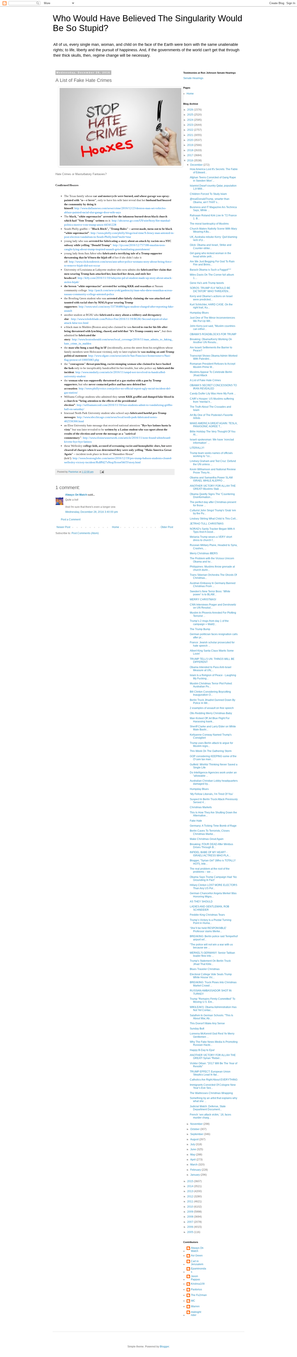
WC (193, 1300)
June (193, 1149)
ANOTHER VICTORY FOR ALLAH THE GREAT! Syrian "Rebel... (213, 1057)
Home (115, 527)
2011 (190, 1201)
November (196, 1123)
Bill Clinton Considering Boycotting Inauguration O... (210, 693)
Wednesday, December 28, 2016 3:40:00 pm (91, 511)
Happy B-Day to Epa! (202, 1050)
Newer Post (63, 527)
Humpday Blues (199, 312)
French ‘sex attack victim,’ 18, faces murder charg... (210, 1116)
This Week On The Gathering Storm (211, 751)
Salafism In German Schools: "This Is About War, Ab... (211, 1017)
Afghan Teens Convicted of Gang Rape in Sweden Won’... (213, 179)
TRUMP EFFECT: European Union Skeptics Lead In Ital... (210, 1073)
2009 (190, 1211)
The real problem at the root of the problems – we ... (210, 870)
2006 (190, 1226)
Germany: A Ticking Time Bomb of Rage (213, 825)
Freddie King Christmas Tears (207, 914)
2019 (190, 145)
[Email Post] (102, 471)
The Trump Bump (200, 629)
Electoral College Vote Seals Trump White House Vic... (211, 976)
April (193, 1159)
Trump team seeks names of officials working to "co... (211, 455)
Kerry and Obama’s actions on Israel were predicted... (211, 298)
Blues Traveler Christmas (205, 969)
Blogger (164, 1346)
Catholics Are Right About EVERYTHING (213, 1079)
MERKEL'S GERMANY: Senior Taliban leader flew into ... (212, 954)
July (193, 1144)
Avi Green (197, 1255)
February (196, 1169)
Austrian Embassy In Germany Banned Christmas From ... (212, 585)
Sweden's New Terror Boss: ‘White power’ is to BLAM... (210, 593)
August (194, 1139)
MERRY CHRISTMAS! (203, 599)
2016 (190, 160)
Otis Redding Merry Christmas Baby (211, 713)
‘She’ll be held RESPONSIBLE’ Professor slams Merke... (208, 930)
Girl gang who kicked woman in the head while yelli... (210, 255)
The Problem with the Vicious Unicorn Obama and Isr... (212, 560)
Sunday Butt (197, 1028)
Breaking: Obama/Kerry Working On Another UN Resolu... (211, 341)
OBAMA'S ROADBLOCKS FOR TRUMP (213, 334)
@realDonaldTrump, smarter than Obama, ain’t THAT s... (209, 200)
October (195, 1129)
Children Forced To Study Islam (208, 193)
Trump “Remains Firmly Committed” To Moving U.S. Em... (212, 1000)
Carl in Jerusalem (197, 1263)
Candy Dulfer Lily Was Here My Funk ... (213, 393)
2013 (190, 1191)
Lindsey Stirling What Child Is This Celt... (213, 518)
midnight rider (196, 1314)
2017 (190, 155)
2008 (190, 1216)
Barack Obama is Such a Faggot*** (210, 269)
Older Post (167, 527)
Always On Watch (76, 494)
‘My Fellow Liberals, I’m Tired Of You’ (211, 794)
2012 (190, 1196)
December (196, 164)
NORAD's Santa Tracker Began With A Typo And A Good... (212, 530)
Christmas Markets (201, 807)
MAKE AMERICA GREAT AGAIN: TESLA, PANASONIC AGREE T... (213, 425)
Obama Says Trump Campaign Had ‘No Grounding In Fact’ (213, 878)
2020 (190, 140)
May (193, 1154)
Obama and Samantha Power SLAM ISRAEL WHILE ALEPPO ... (211, 479)
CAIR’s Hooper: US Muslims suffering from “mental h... (212, 400)
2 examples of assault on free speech (212, 708)
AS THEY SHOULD (201, 901)
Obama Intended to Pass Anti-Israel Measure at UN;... (210, 669)
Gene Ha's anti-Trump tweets (207, 283)
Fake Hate (196, 820)
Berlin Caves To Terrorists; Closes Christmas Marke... (210, 832)
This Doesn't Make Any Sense (207, 1023)
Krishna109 (198, 1283)
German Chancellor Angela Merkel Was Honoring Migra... (213, 895)
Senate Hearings (193, 78)
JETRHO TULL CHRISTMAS (207, 523)
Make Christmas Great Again (207, 839)
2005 (190, 1232)
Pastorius (196, 1289)
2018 (190, 150)
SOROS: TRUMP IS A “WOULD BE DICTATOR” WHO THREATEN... (210, 289)
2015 (190, 1181)
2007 (190, 1221)
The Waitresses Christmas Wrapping (211, 1093)
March (194, 1164)
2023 (190, 124)
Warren (195, 1306)
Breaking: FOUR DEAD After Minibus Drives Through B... (211, 846)
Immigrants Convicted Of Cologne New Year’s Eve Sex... (213, 1086)
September (197, 1134)
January (195, 1174)
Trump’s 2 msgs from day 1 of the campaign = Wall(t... (209, 622)
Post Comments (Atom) (85, 533)
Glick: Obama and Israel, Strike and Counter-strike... (210, 246)
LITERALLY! (197, 447)
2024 (190, 119)
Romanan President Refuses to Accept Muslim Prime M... (212, 365)
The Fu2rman (199, 1295)
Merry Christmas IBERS (204, 553)
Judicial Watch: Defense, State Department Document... (208, 1108)
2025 (190, 114)
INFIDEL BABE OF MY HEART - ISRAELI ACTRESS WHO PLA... (210, 854)
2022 (190, 129)
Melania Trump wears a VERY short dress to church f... (211, 538)
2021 (190, 135)
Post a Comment (70, 519)
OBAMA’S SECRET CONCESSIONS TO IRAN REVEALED (213, 387)
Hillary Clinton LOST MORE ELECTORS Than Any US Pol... (213, 887)
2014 (190, 1186)
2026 (190, 109)
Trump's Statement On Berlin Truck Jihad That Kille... (210, 962)
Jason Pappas (195, 1278)
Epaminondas (198, 1270)
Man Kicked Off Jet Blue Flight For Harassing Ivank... (210, 720)
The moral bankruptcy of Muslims (209, 223)
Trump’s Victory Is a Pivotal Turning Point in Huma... (210, 921)
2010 (190, 1206)
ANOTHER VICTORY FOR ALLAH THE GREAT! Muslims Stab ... (213, 487)
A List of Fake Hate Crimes (205, 380)
